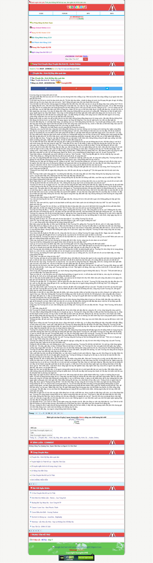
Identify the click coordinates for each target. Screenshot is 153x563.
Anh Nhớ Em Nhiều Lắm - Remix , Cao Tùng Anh (49, 498)
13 (55, 413)
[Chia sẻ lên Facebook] (46, 88)
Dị (86, 438)
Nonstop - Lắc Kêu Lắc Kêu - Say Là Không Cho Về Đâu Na (53, 522)
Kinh (50, 438)
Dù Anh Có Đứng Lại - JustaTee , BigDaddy (47, 517)
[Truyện (41, 438)
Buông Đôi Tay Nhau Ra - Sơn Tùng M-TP (46, 503)
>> (62, 413)
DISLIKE (80, 420)
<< (36, 413)
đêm (61, 438)
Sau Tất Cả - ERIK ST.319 (41, 526)
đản (69, 438)
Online (96, 438)
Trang (32, 438)
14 (58, 413)
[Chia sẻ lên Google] (76, 88)
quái (65, 438)
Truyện (75, 438)
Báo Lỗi (54, 69)
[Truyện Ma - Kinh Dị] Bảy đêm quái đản (45, 457)
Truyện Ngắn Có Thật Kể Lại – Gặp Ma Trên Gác (48, 462)
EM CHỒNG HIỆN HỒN (39, 480)
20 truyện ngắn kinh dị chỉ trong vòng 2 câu (46, 466)
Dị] (54, 438)
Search (32, 69)
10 (46, 413)
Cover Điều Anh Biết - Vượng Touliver (45, 512)
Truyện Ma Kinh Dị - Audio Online (48, 80)
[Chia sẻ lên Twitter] (107, 88)
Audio (91, 438)
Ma (46, 438)
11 (35, 438)
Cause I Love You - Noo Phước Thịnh (45, 507)
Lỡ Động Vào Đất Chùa (39, 471)
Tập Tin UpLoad (63, 69)
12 (52, 413)
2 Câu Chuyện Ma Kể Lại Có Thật (43, 475)
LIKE (72, 420)
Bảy (57, 438)
